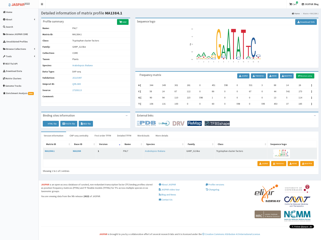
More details (162, 135)
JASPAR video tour (170, 189)
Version (103, 144)
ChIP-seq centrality (79, 135)
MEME (274, 76)
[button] (42, 4)
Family (191, 144)
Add (124, 21)
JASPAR (244, 76)
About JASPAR (168, 184)
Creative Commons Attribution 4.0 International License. (232, 234)
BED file (87, 123)
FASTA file (70, 123)
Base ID (78, 144)
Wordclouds (143, 135)
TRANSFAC (259, 76)
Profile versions (216, 184)
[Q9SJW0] (148, 123)
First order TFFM (103, 135)
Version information (53, 135)
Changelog (213, 189)
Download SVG (307, 21)
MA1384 (77, 151)
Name (128, 144)
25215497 (77, 77)
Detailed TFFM (124, 135)
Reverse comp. (306, 76)
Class (220, 144)
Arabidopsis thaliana (82, 65)
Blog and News (168, 194)
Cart (294, 4)
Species (150, 144)
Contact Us (167, 199)
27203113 (77, 90)
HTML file (52, 123)
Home (297, 13)
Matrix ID (51, 144)
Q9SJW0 (76, 83)
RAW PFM (288, 76)
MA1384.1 (50, 151)
